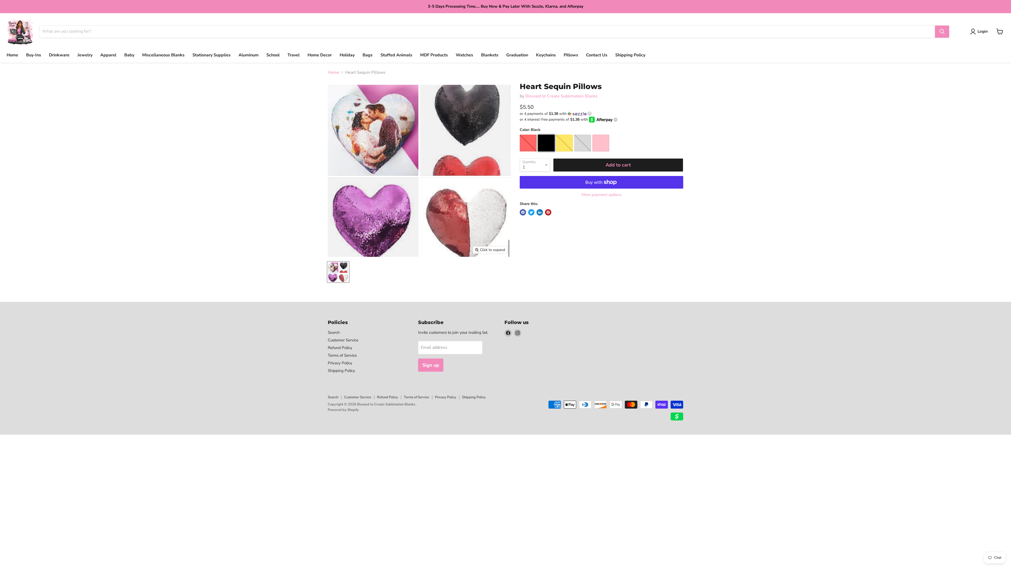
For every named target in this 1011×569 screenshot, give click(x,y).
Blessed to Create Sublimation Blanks (561, 96)
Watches (464, 55)
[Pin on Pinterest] (548, 212)
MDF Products (434, 55)
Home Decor (320, 55)
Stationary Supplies (211, 55)
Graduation (517, 55)
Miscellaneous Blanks (163, 55)
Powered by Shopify (343, 410)
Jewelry (84, 55)
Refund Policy (340, 347)
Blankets (489, 55)
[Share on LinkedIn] (540, 212)
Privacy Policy (340, 363)
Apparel (108, 55)
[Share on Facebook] (523, 212)
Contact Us (596, 55)
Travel (294, 55)
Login (983, 31)
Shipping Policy (630, 55)
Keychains (546, 55)
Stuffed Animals (396, 55)
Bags (368, 55)
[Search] (942, 32)
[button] (601, 113)
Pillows (571, 55)
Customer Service (343, 340)
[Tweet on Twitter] (531, 212)
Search (334, 332)
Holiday (347, 55)
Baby (129, 55)
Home (12, 55)
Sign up (430, 365)
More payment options (601, 195)
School (273, 55)
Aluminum (249, 55)
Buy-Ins (33, 55)
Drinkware (59, 55)
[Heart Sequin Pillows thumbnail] (338, 272)
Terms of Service (342, 355)
